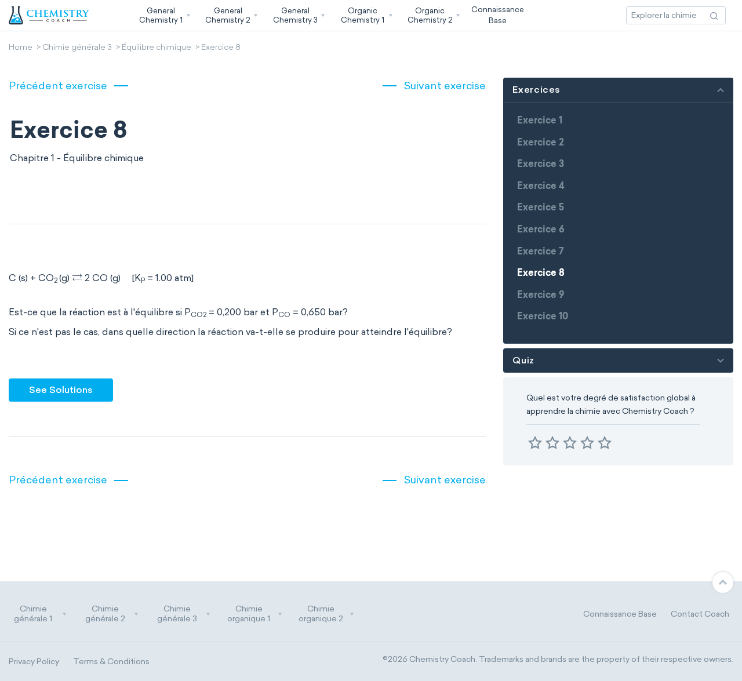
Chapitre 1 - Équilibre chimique (77, 157)
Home (20, 48)
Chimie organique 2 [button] (321, 614)
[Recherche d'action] (714, 15)
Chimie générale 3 (77, 48)
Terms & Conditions (111, 662)
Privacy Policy (34, 662)
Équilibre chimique (156, 48)
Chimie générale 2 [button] (105, 614)
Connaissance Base (620, 614)
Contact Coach (700, 614)
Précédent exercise (58, 85)
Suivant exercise (444, 85)
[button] (163, 15)
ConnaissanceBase (497, 14)
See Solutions (61, 389)
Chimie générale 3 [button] (177, 614)
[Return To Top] (722, 582)
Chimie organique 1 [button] (248, 614)
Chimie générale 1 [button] (33, 614)
